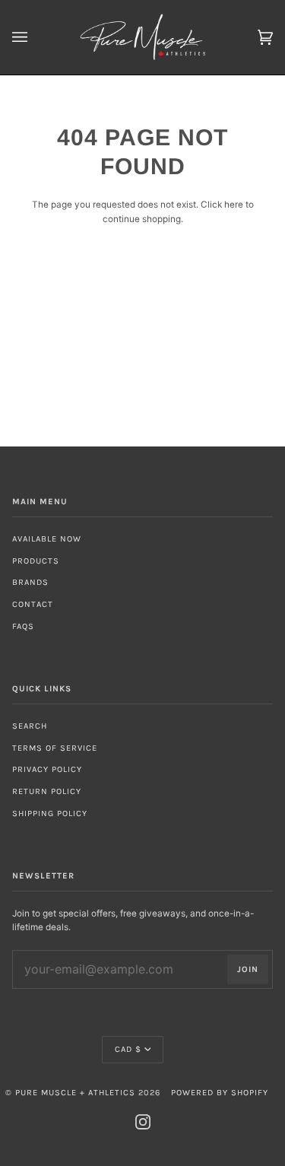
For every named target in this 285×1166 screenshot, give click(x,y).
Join (247, 969)
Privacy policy (47, 769)
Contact (32, 604)
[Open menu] (35, 37)
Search (29, 726)
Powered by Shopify (219, 1093)
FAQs (23, 626)
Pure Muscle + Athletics (75, 1093)
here (233, 204)
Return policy (46, 791)
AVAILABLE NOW (46, 539)
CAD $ (128, 1049)
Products (35, 561)
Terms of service (54, 748)
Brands (30, 582)
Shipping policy (49, 813)
